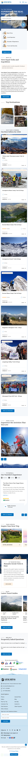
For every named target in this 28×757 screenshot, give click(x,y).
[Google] (14, 669)
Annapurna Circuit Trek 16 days (11, 259)
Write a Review (4, 708)
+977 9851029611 (6, 690)
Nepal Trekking (14, 453)
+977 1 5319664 (6, 688)
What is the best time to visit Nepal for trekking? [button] (13, 643)
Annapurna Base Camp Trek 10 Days (13, 190)
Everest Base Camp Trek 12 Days (11, 224)
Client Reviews (4, 706)
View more (8, 584)
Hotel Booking (7, 545)
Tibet (21, 114)
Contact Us (17, 704)
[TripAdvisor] (12, 22)
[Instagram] (12, 730)
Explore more (7, 52)
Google (18, 477)
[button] (25, 18)
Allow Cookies (14, 754)
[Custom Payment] (11, 737)
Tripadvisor (5, 477)
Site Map (17, 701)
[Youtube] (17, 730)
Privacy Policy (14, 751)
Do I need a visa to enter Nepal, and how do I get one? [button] (13, 648)
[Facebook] (7, 730)
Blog (16, 699)
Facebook (12, 477)
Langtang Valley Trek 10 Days (11, 362)
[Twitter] (10, 730)
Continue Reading (4, 622)
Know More (6, 96)
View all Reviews (7, 514)
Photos (2, 697)
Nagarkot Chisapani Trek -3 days (12, 327)
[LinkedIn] (15, 730)
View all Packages (8, 410)
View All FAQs (6, 654)
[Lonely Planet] (23, 669)
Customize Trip (4, 704)
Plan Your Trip (4, 701)
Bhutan (20, 125)
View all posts (7, 627)
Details (23, 165)
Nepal (7, 122)
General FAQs (18, 697)
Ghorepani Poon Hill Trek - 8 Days (12, 396)
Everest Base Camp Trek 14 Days (11, 293)
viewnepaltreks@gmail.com (8, 686)
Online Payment (18, 706)
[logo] (14, 679)
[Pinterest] (20, 730)
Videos (2, 699)
